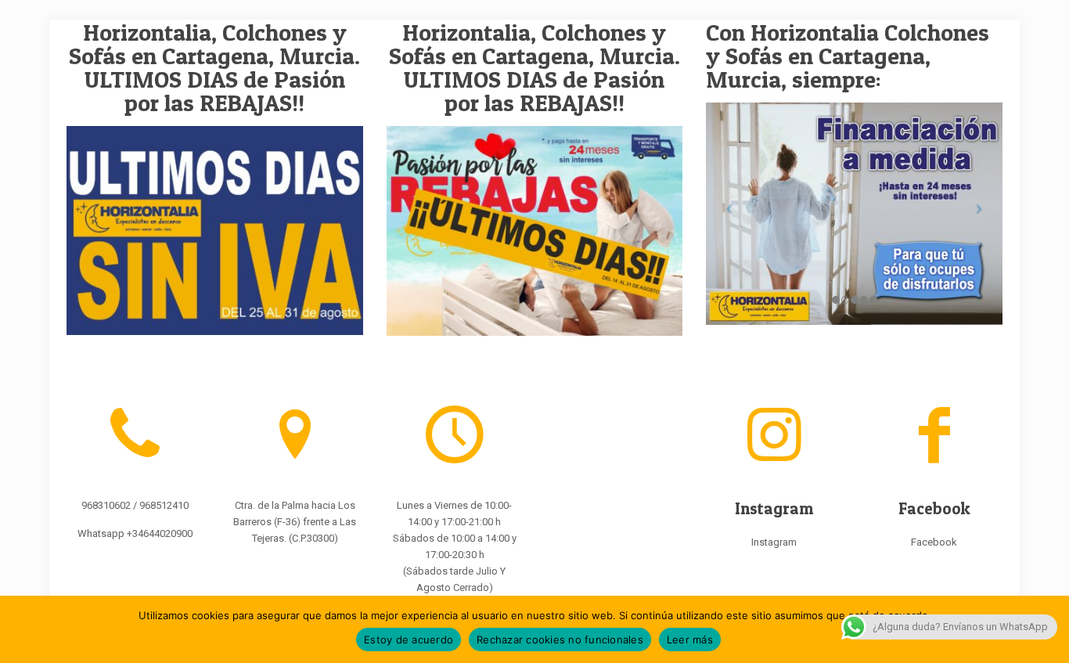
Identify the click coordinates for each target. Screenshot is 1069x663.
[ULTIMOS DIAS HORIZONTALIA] (535, 231)
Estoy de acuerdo (408, 639)
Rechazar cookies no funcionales (560, 639)
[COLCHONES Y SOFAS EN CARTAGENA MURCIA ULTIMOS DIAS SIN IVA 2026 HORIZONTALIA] (215, 230)
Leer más (690, 639)
